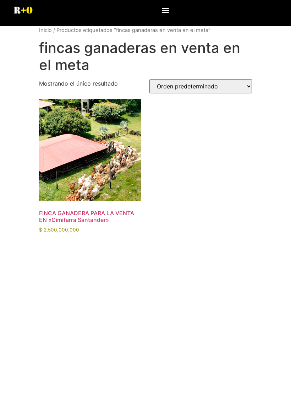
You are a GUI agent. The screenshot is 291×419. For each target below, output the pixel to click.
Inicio (45, 30)
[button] (165, 10)
